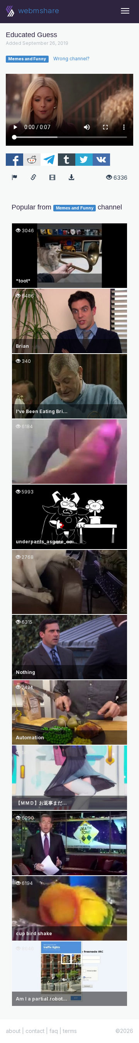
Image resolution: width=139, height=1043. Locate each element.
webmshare (37, 10)
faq (53, 1031)
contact (34, 1031)
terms (70, 1031)
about (13, 1031)
